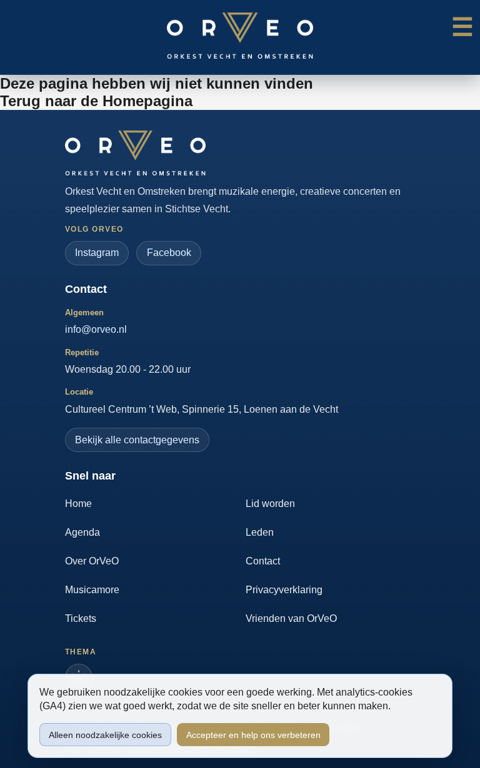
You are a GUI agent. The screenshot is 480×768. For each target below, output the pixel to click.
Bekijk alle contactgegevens (137, 440)
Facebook (169, 252)
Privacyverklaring (284, 589)
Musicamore (92, 589)
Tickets (80, 618)
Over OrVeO (92, 561)
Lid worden (270, 503)
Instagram (97, 252)
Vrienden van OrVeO (291, 618)
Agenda (82, 532)
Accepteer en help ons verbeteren (253, 735)
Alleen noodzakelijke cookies (105, 735)
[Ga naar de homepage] (135, 152)
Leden (260, 532)
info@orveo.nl (96, 329)
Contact (263, 561)
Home (78, 503)
